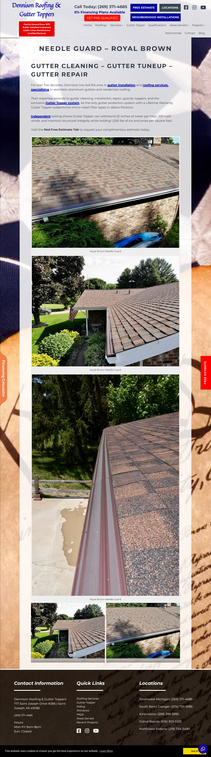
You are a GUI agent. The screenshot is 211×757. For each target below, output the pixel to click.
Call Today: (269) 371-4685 (100, 6)
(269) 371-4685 (23, 715)
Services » (116, 25)
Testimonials (173, 33)
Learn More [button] (106, 751)
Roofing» (101, 25)
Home (88, 25)
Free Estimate (144, 7)
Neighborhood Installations (155, 17)
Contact (190, 33)
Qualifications (157, 25)
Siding (81, 706)
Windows (83, 710)
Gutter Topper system (62, 103)
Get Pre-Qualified (102, 18)
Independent (41, 116)
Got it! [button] (194, 751)
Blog (202, 33)
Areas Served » (179, 25)
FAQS (80, 714)
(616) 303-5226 (171, 721)
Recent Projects (87, 722)
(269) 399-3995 (168, 714)
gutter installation (121, 85)
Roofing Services (88, 698)
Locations (170, 7)
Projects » (198, 25)
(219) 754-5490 (179, 729)
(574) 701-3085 (182, 706)
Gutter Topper (135, 25)
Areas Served (85, 718)
